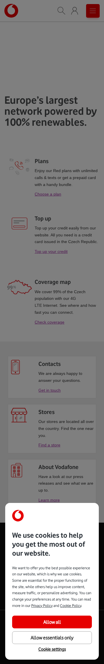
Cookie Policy (70, 605)
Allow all (52, 622)
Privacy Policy (42, 605)
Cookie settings (52, 649)
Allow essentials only (52, 638)
